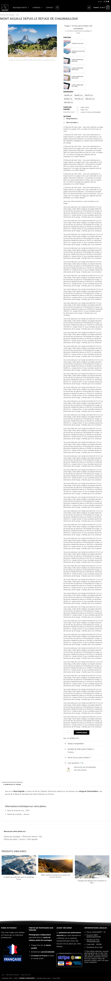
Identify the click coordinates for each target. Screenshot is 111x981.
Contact (49, 7)
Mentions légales (12, 975)
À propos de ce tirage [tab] (12, 784)
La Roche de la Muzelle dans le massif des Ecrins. (19, 878)
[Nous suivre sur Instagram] (106, 1)
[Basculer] (65, 743)
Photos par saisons (7, 15)
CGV (3, 975)
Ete (40, 836)
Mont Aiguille (32, 839)
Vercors (22, 839)
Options (67, 116)
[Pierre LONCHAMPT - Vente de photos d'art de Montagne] (5, 7)
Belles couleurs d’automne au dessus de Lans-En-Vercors (55, 876)
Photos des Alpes (10, 839)
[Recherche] (57, 7)
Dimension (68, 92)
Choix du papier (67, 108)
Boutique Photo (20, 7)
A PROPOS (36, 7)
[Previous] (1, 886)
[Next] (109, 886)
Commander (81, 732)
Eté (17, 15)
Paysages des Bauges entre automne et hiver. (92, 882)
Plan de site (25, 975)
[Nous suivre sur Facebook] (104, 1)
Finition (67, 37)
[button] (89, 7)
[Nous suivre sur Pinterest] (108, 1)
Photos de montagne (12, 836)
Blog (100, 1)
